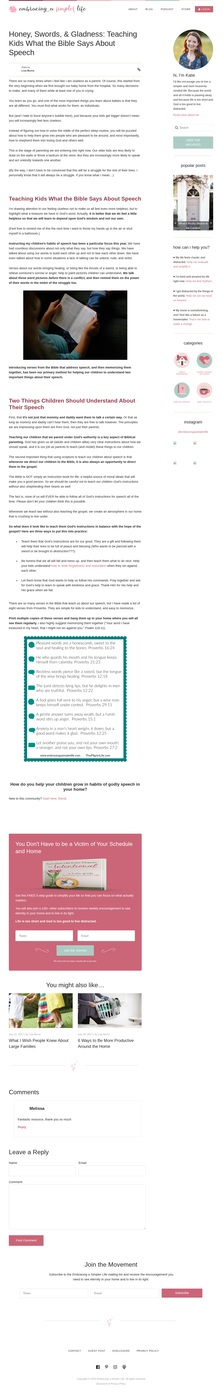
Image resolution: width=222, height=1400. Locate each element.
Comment (15, 1182)
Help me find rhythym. (199, 281)
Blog (149, 9)
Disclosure (121, 1350)
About (133, 9)
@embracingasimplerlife (193, 431)
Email (82, 1163)
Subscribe (182, 1293)
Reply (22, 1127)
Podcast (167, 9)
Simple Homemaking (181, 373)
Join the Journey (75, 950)
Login (205, 9)
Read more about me (186, 115)
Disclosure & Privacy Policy (111, 1383)
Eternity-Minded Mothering (204, 373)
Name (13, 1163)
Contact (74, 1350)
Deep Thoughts (204, 402)
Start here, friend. (55, 798)
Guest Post (96, 1350)
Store (186, 9)
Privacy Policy (148, 1350)
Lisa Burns (28, 70)
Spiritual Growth (182, 402)
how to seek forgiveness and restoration (78, 566)
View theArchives (193, 142)
